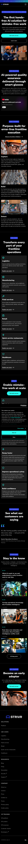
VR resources (5, 825)
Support (3, 777)
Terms (3, 801)
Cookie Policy (13, 424)
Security (3, 773)
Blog (2, 763)
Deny (14, 437)
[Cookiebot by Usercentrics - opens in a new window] (20, 406)
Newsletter (4, 770)
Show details (20, 428)
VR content (4, 821)
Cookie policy (5, 808)
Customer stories (6, 828)
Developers (4, 832)
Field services (5, 742)
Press (2, 794)
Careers (3, 790)
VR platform (4, 818)
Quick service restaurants (8, 749)
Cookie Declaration (15, 417)
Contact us (4, 797)
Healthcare (4, 753)
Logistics (3, 736)
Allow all (14, 432)
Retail (2, 746)
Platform (3, 725)
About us (3, 787)
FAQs (2, 766)
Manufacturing (5, 739)
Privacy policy (5, 804)
